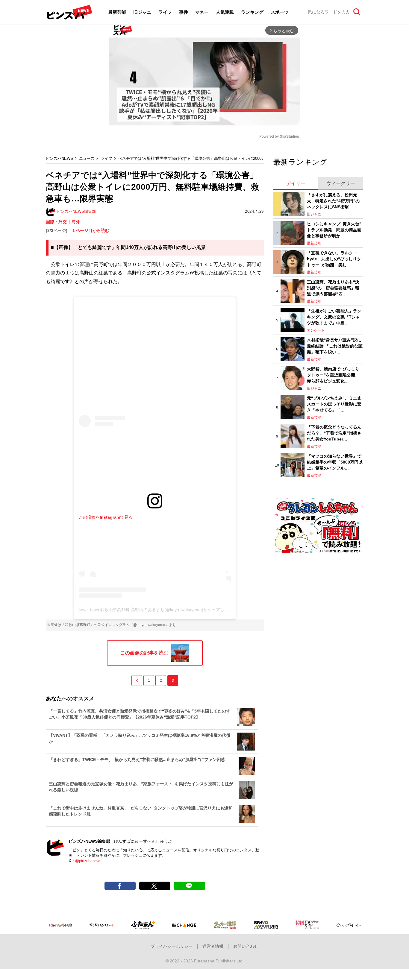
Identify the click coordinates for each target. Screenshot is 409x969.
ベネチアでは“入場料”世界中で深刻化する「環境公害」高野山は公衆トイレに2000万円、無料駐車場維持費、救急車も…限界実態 (230, 158)
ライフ (165, 12)
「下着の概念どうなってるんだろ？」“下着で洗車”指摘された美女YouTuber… (334, 433)
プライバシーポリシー (172, 946)
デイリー (295, 183)
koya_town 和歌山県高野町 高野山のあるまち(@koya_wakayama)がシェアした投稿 (158, 609)
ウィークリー (340, 183)
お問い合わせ (245, 946)
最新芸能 (117, 12)
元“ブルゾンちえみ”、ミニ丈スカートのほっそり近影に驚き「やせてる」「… (334, 404)
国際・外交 (56, 221)
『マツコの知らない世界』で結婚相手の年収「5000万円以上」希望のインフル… (335, 462)
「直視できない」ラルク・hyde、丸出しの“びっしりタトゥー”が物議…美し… (334, 258)
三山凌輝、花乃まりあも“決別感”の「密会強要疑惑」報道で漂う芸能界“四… (333, 288)
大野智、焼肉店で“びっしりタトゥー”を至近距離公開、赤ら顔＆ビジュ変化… (333, 375)
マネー (202, 12)
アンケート (316, 330)
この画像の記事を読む (144, 652)
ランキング (252, 12)
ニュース (87, 158)
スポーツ (280, 12)
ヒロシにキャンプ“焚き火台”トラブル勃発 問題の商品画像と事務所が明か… (334, 229)
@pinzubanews (88, 861)
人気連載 (225, 12)
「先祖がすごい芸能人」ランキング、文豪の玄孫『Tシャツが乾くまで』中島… (334, 317)
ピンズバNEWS (59, 158)
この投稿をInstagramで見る (106, 517)
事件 (183, 12)
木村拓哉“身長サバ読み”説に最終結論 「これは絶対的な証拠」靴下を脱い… (335, 346)
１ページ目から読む (90, 230)
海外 (76, 221)
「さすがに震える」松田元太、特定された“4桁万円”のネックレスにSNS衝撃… (333, 200)
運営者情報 (212, 946)
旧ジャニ (142, 12)
